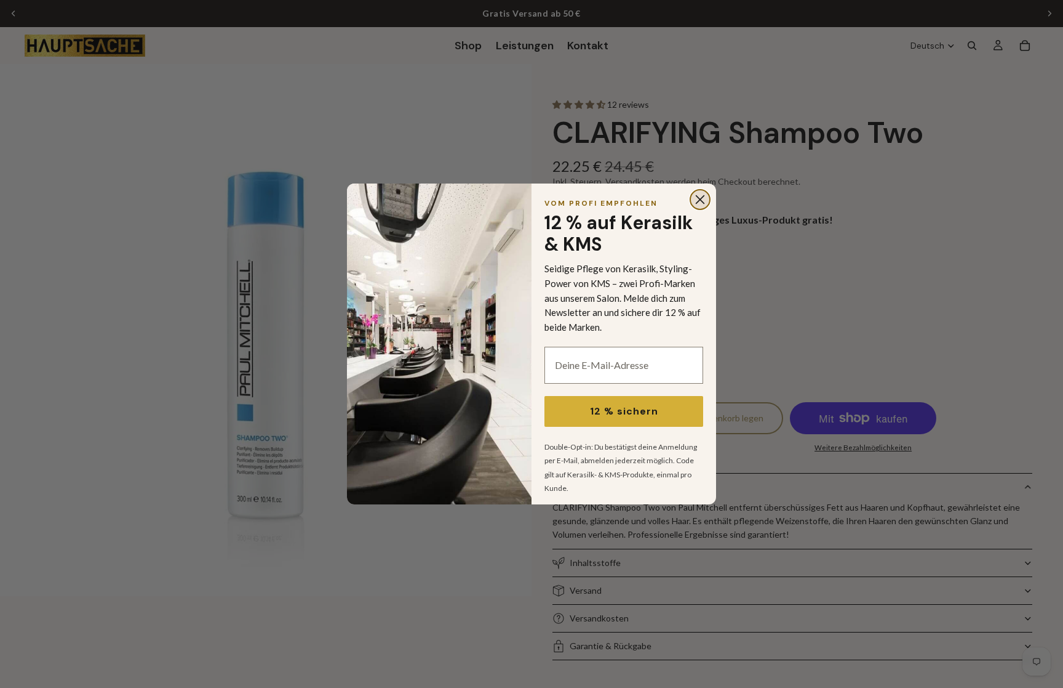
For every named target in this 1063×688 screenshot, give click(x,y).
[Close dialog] (700, 199)
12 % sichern (624, 411)
